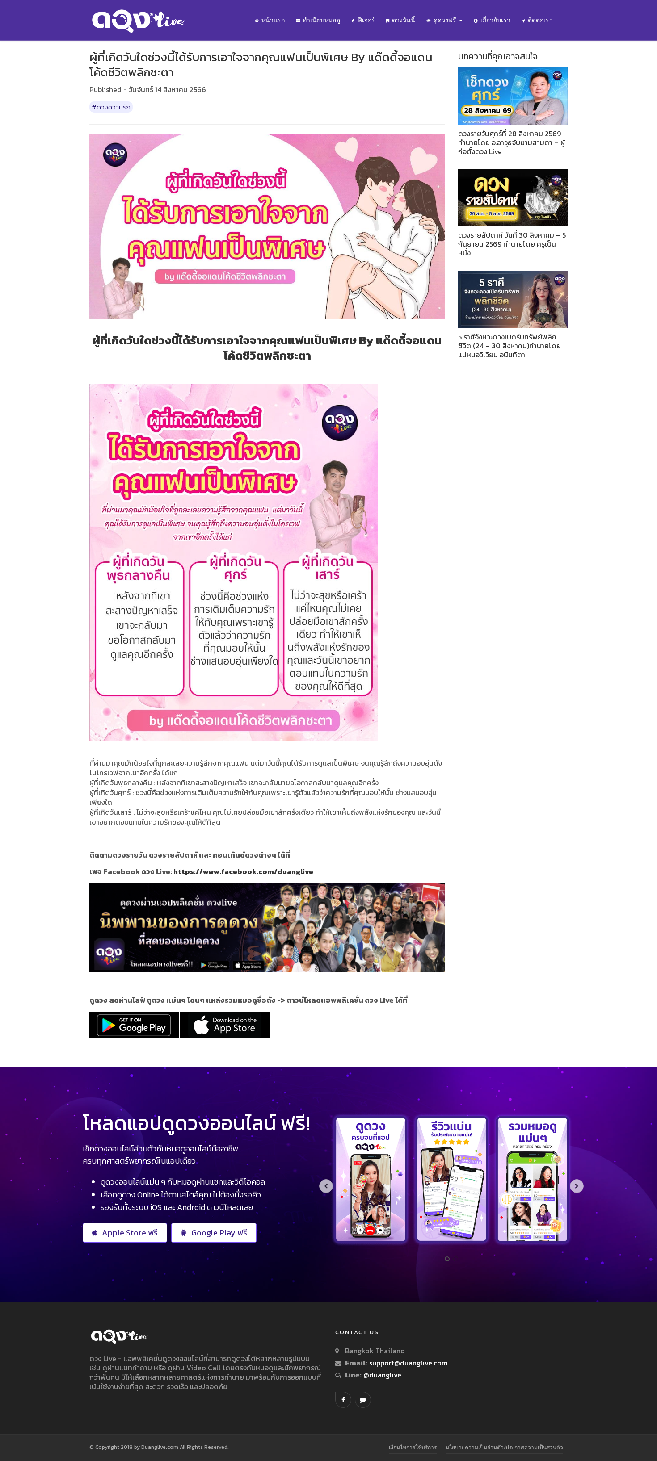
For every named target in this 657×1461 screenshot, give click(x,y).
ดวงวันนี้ (403, 20)
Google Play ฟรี (219, 1233)
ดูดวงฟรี (446, 20)
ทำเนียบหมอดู (321, 20)
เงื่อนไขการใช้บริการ (413, 1447)
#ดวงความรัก (111, 107)
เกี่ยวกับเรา (495, 20)
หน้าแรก (273, 20)
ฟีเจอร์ (366, 20)
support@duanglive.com (408, 1362)
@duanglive (381, 1374)
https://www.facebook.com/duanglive (243, 871)
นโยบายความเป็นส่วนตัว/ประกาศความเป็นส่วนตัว (504, 1447)
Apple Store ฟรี (130, 1233)
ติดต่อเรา (540, 20)
